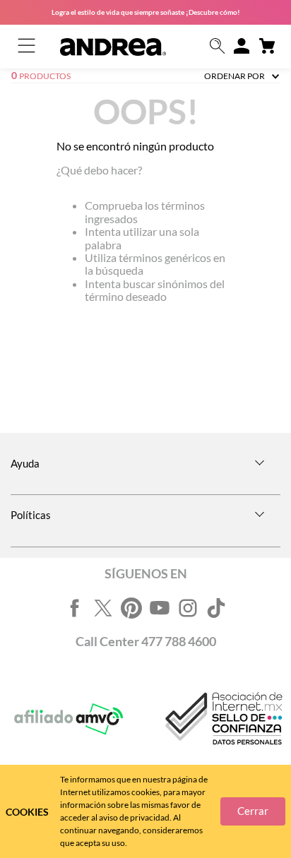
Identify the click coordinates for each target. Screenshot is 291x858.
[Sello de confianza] (222, 719)
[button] (217, 47)
